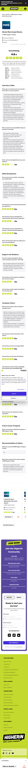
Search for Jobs (7, 661)
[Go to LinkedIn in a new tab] (3, 753)
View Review (8, 517)
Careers (5, 730)
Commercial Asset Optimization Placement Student (10, 501)
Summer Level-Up (8, 678)
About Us (6, 724)
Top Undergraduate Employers (11, 675)
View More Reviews (8, 525)
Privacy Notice (19, 647)
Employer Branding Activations (11, 705)
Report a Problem (8, 687)
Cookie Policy (7, 718)
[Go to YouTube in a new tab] (13, 753)
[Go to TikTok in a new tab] (9, 753)
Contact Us (6, 684)
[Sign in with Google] (9, 635)
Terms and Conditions (9, 712)
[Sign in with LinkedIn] (14, 635)
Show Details (20, 389)
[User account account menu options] (25, 9)
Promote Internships (8, 694)
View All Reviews (9, 766)
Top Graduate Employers (9, 672)
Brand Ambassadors (8, 702)
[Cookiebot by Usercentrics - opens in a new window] (20, 371)
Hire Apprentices (8, 697)
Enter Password (7, 622)
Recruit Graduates (8, 700)
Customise (13, 398)
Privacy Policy (7, 715)
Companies (6, 667)
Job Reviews (7, 664)
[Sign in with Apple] (18, 635)
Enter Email (6, 614)
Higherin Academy (8, 727)
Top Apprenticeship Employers (11, 669)
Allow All (14, 393)
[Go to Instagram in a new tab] (6, 753)
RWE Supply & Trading (10, 34)
